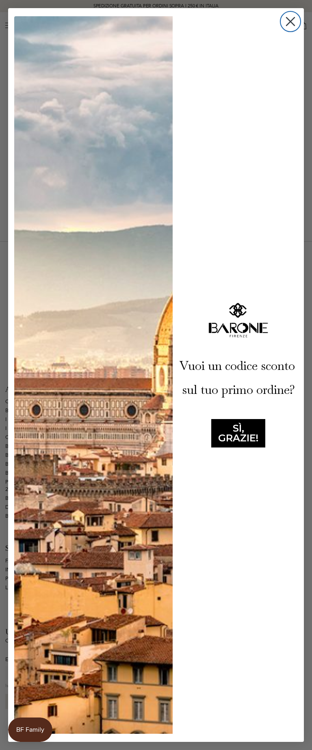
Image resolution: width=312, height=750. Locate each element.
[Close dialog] (290, 21)
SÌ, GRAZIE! (238, 433)
